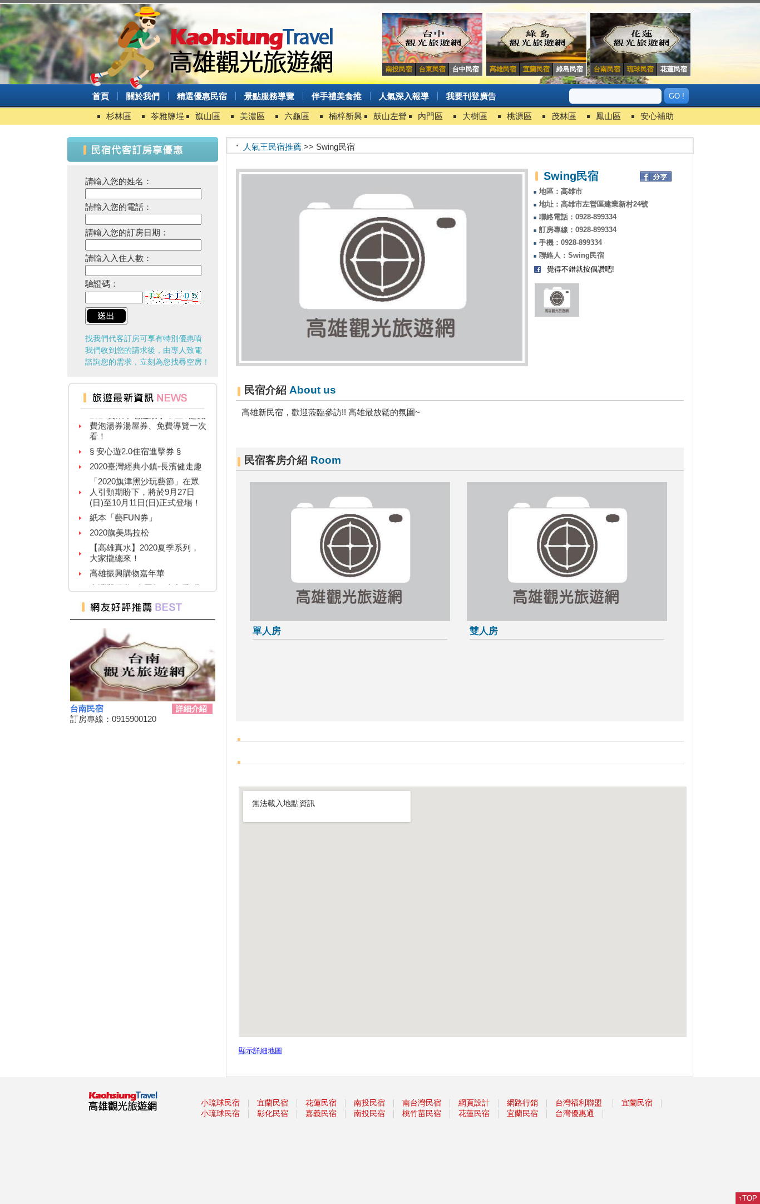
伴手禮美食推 (337, 96)
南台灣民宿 (421, 1102)
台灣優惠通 (574, 1113)
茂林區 (563, 116)
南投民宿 (369, 1102)
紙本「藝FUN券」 (123, 509)
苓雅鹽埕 (167, 116)
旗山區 (207, 116)
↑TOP (747, 1198)
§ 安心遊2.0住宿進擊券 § (135, 443)
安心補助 (657, 116)
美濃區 (252, 116)
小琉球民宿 (220, 1102)
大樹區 (474, 116)
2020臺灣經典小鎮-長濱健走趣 (146, 458)
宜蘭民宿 (272, 1102)
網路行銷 (522, 1102)
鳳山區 (608, 116)
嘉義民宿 (321, 1113)
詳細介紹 (191, 708)
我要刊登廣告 (471, 96)
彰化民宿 (272, 1113)
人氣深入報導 (404, 96)
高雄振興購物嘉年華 (127, 565)
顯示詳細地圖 (260, 1051)
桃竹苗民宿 (421, 1113)
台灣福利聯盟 (578, 1102)
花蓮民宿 (321, 1102)
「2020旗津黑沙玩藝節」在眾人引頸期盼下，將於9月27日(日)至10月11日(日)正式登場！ (145, 484)
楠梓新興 (345, 116)
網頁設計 (474, 1102)
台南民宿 (86, 708)
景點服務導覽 (269, 96)
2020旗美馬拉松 (119, 524)
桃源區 (519, 116)
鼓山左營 (390, 116)
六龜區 (296, 116)
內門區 (430, 116)
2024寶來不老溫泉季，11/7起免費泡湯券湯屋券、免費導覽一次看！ (148, 417)
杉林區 (118, 116)
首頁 (100, 96)
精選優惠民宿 (202, 96)
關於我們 (143, 96)
